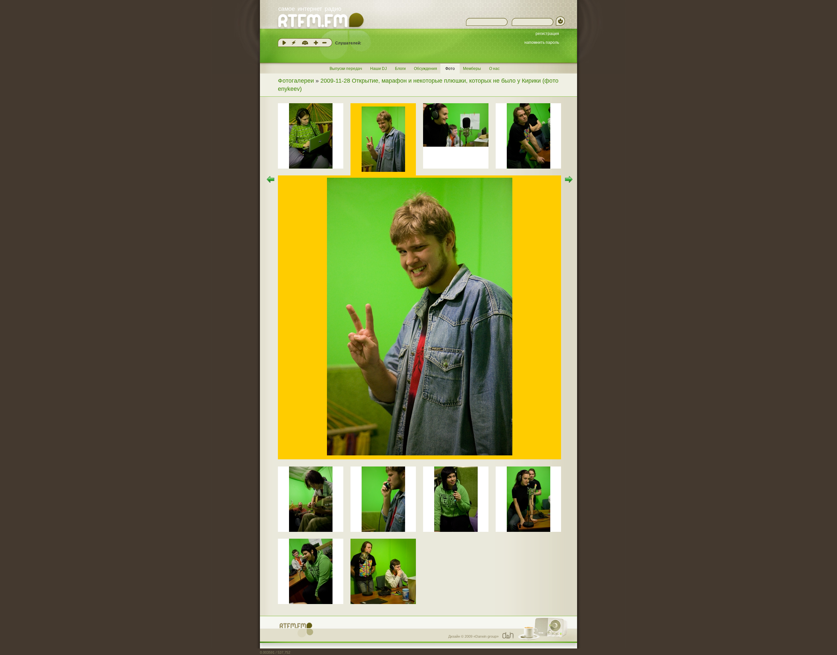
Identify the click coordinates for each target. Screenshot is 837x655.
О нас (494, 68)
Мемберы (472, 68)
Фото (450, 68)
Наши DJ (378, 68)
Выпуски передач (346, 68)
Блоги (400, 68)
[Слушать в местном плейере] (284, 42)
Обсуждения (425, 68)
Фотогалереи (296, 80)
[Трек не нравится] (324, 42)
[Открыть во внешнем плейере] (294, 42)
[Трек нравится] (316, 42)
